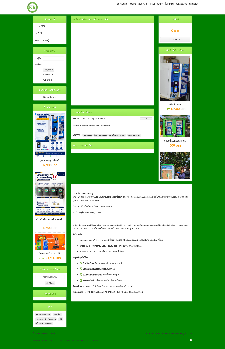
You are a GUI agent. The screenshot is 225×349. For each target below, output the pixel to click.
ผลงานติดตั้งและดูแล (126, 4)
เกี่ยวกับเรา (143, 4)
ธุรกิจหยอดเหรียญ (43, 314)
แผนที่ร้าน (57, 314)
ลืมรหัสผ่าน (47, 80)
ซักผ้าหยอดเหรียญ (100, 135)
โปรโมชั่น (169, 4)
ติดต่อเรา (193, 4)
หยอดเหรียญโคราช (134, 135)
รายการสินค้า (156, 4)
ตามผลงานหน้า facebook (46, 319)
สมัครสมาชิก (48, 75)
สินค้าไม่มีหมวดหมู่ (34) (44, 40)
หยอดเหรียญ (87, 135)
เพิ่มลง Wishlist (146, 119)
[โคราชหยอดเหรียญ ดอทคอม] (32, 7)
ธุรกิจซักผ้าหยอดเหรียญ (117, 135)
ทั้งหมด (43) (40, 26)
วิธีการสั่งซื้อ (181, 4)
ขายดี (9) (39, 33)
